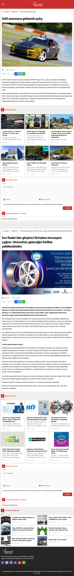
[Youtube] (19, 562)
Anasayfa (6, 12)
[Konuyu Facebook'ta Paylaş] (16, 73)
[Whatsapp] (23, 562)
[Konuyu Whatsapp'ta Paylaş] (23, 73)
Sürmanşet (14, 12)
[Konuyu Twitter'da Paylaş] (19, 73)
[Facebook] (2, 562)
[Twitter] (6, 562)
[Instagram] (11, 562)
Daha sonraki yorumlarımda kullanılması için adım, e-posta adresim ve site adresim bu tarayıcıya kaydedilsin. (33, 204)
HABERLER (14, 231)
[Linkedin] (15, 562)
